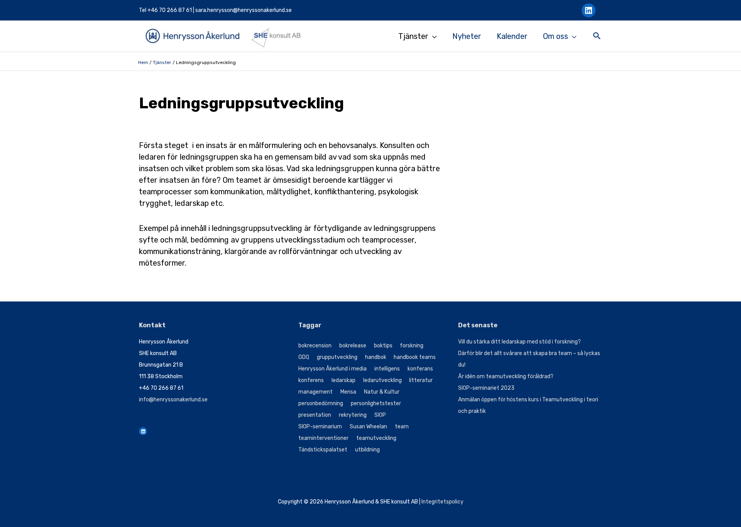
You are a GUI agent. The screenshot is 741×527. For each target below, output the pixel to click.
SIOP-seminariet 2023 (486, 388)
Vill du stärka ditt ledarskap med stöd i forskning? (519, 341)
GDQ (303, 357)
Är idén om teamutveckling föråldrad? (505, 376)
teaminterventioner (323, 438)
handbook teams (415, 357)
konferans (420, 368)
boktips (383, 345)
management (315, 392)
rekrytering (353, 415)
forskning (411, 345)
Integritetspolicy (442, 501)
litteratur (421, 380)
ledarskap (343, 380)
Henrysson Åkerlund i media (332, 368)
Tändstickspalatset (322, 449)
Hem (143, 62)
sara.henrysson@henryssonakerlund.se (243, 10)
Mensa (348, 392)
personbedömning (320, 403)
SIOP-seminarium (320, 426)
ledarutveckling (382, 380)
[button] (597, 37)
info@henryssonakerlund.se (173, 399)
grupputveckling (337, 357)
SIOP (380, 415)
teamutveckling (376, 438)
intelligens (387, 368)
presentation (314, 415)
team (402, 426)
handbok (375, 357)
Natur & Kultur (381, 392)
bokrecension (315, 345)
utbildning (367, 449)
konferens (311, 380)
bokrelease (352, 345)
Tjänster (162, 62)
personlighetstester (376, 403)
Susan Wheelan (368, 426)
